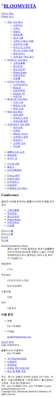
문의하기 (18, 140)
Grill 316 (17, 96)
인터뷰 (16, 146)
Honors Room (20, 72)
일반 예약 (18, 115)
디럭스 (16, 28)
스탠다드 (18, 25)
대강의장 (18, 66)
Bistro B (17, 87)
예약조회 (12, 155)
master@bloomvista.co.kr (19, 337)
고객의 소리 (19, 143)
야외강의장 (19, 75)
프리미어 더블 (20, 44)
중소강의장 (19, 69)
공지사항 (18, 127)
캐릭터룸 (18, 34)
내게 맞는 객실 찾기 (23, 57)
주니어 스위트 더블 (23, 50)
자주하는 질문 (20, 137)
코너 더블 (18, 38)
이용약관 (12, 361)
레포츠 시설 (19, 105)
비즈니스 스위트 (21, 47)
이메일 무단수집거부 (18, 368)
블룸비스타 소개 (15, 152)
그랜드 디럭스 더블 (23, 41)
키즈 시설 (18, 102)
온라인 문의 (7, 342)
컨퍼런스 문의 (20, 118)
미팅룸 (16, 78)
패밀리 (16, 31)
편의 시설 (18, 108)
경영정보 (12, 365)
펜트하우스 (19, 53)
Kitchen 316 (19, 93)
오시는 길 (12, 158)
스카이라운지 (20, 84)
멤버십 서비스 (20, 134)
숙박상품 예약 (20, 121)
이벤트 (16, 130)
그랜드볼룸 (19, 63)
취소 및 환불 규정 (16, 371)
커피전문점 (19, 90)
